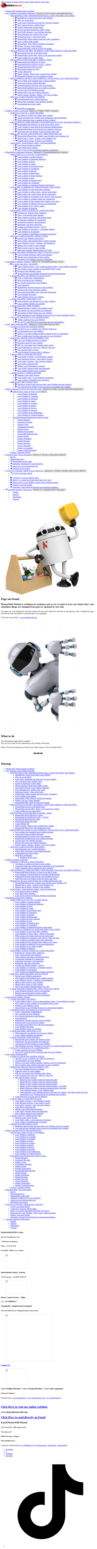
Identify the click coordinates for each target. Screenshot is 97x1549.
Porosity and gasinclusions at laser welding (31, 993)
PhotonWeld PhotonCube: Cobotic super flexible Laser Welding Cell (40, 883)
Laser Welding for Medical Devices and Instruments (34, 944)
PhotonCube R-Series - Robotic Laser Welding (32, 887)
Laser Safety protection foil (25, 1107)
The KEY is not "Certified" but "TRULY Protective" (35, 1059)
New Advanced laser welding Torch (28, 781)
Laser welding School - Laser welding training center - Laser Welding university (45, 1001)
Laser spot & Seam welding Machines (29, 834)
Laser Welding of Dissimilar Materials (29, 904)
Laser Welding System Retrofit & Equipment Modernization (37, 875)
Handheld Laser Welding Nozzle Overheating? (32, 995)
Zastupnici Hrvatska (22, 1160)
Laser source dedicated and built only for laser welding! (36, 779)
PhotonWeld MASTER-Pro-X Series (29, 815)
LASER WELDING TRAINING (23, 999)
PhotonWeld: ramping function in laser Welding (33, 1020)
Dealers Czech (20, 1162)
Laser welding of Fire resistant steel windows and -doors (36, 942)
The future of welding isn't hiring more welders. (33, 864)
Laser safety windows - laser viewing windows (32, 1105)
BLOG (13, 1192)
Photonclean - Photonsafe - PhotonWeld (52, 1445)
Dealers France (20, 1166)
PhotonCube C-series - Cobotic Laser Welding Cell (34, 885)
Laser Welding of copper (24, 908)
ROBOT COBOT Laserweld (17, 860)
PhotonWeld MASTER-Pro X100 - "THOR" (32, 817)
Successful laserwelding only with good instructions (34, 1025)
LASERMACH (27, 1445)
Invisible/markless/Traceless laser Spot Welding (32, 836)
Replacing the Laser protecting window (30, 1023)
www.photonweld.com (28, 617)
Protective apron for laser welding (27, 1071)
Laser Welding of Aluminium (26, 913)
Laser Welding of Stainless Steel (27, 923)
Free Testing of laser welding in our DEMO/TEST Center (36, 1004)
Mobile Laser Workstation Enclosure (28, 1109)
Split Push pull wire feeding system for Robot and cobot (36, 879)
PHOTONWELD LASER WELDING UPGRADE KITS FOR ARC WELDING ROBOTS (45, 870)
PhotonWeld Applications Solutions (19, 898)
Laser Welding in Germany (25, 1143)
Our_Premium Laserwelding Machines (20, 771)
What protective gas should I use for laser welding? (34, 1033)
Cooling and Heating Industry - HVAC (29, 965)
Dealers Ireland (20, 1173)
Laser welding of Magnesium (26, 917)
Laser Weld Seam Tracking (25, 894)
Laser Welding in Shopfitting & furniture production (34, 972)
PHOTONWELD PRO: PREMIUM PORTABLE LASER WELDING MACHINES (42, 773)
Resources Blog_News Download (18, 1190)
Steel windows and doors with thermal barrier (32, 957)
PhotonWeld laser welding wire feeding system (32, 1040)
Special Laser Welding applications (28, 976)
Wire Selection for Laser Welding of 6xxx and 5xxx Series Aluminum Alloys (43, 1046)
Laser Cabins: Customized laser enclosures (31, 1122)
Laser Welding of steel (23, 921)
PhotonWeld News (17, 1194)
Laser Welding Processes (24, 1027)
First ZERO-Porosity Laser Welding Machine (32, 788)
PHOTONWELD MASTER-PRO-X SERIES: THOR (31, 813)
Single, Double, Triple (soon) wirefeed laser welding (34, 826)
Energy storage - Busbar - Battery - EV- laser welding (35, 845)
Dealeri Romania (21, 1177)
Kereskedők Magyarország (25, 1171)
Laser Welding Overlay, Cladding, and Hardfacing (34, 980)
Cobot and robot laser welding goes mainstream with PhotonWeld (39, 866)
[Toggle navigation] (24, 7)
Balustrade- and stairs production (27, 963)
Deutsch (13, 1224)
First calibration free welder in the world (30, 790)
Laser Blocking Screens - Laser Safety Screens (32, 1103)
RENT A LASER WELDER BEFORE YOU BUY (29, 1211)
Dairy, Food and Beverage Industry (28, 955)
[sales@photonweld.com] (29, 1361)
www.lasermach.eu (19, 1398)
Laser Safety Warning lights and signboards (31, 1111)
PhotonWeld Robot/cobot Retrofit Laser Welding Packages (37, 877)
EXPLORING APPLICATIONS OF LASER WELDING (32, 951)
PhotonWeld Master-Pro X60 (26, 822)
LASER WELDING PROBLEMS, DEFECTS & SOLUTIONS (34, 989)
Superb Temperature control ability (28, 784)
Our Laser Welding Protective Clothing (29, 1069)
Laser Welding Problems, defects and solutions (32, 991)
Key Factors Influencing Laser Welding (30, 1016)
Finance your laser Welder (20, 1215)
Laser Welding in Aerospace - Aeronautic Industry (34, 968)
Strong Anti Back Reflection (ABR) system (31, 786)
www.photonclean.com (36, 1398)
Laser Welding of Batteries (25, 949)
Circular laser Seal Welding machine (28, 841)
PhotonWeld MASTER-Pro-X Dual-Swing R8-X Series (36, 872)
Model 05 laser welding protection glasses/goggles (38, 1080)
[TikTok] (51, 1546)
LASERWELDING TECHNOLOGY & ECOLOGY (30, 1010)
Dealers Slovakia (21, 1179)
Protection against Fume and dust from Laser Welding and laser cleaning (42, 1126)
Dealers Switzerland (22, 1183)
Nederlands (14, 1226)
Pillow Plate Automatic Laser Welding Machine (33, 851)
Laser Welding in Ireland (24, 1145)
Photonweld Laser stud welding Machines (30, 843)
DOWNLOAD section (19, 1202)
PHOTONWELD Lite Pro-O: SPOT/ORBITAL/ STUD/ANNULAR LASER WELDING (44, 830)
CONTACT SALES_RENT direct (23, 1209)
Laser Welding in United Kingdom (28, 1154)
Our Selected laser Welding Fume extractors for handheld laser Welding (41, 1128)
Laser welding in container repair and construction (34, 940)
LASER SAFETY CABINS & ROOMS (25, 1116)
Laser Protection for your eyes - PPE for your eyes (34, 1075)
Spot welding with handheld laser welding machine (34, 832)
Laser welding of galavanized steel (28, 910)
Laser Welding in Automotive (26, 970)
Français (13, 1228)
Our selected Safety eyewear (25, 1078)
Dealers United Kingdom (24, 1185)
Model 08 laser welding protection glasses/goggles (38, 1082)
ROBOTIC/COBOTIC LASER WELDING (27, 862)
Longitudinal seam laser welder (26, 853)
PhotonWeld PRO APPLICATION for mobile (32, 803)
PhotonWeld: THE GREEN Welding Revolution (33, 798)
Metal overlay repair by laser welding (29, 982)
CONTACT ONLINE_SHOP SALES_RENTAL (24, 1204)
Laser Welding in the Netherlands (27, 1152)
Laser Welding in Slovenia (25, 1149)
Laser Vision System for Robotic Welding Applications (35, 896)
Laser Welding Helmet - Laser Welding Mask (37, 1090)
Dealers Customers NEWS (20, 1188)
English (13, 1221)
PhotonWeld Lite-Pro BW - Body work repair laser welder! (37, 809)
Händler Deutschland (23, 1169)
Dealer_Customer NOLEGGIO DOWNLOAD (23, 1130)
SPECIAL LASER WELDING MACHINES (27, 847)
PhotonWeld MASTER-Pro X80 (27, 820)
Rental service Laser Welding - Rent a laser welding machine (33, 1213)
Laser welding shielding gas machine (29, 1035)
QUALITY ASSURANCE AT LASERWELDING (29, 1048)
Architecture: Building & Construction (29, 959)
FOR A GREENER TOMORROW (28, 1012)
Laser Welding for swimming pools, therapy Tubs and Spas (37, 938)
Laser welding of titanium (24, 915)
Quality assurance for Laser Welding (28, 1050)
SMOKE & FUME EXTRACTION (24, 1124)
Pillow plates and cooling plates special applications (34, 936)
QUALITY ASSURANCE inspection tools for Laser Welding (38, 1052)
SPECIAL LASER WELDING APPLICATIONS (29, 974)
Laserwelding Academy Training (18, 997)
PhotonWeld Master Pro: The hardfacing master (33, 828)
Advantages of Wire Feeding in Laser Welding (32, 1044)
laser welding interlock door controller (29, 1114)
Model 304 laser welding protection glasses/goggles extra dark (43, 1088)
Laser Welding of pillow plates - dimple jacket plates (34, 934)
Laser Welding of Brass (24, 906)
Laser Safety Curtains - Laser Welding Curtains (32, 1101)
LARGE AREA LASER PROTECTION (26, 1099)
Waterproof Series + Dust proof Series (29, 792)
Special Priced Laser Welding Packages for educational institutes (39, 1008)
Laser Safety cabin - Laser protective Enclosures (33, 1120)
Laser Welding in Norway (25, 1147)
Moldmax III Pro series (28, 858)
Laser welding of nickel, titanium (27, 919)
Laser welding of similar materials (27, 902)
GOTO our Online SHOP (20, 1207)
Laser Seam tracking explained (26, 891)
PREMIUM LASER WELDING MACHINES (33, 775)
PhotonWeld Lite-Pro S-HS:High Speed (30, 807)
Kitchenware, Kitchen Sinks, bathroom (29, 953)
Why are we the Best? (23, 777)
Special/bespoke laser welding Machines (30, 849)
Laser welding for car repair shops (28, 811)
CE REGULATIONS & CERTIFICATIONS (27, 1056)
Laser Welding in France (24, 1141)
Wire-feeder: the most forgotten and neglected (32, 1042)
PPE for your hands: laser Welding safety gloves (33, 1073)
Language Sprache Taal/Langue (17, 1219)
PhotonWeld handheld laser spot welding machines (34, 839)
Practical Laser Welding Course (27, 1006)
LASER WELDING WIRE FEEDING (25, 1037)
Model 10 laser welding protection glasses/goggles (38, 1084)
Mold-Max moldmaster (23, 855)
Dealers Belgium (21, 1158)
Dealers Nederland (22, 1175)
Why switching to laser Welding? (27, 1014)
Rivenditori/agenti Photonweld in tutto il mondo (28, 1156)
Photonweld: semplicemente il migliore (20, 769)
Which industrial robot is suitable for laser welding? (34, 868)
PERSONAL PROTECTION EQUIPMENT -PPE (29, 1067)
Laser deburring (21, 1018)
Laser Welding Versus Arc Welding (28, 1029)
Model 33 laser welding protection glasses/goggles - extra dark (43, 1086)
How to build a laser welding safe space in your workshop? (37, 1065)
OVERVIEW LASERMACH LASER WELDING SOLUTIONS (35, 930)
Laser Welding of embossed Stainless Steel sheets (33, 927)
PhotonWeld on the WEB (19, 1196)
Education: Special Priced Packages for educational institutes (33, 1217)
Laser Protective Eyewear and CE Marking (31, 1097)
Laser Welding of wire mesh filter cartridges (31, 932)
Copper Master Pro (22, 824)
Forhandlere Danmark (23, 1164)
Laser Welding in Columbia (25, 1137)
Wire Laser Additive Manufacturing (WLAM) (32, 987)
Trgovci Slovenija (21, 1181)
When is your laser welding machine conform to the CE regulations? (40, 1063)
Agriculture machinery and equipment (29, 961)
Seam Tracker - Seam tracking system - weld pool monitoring (33, 889)
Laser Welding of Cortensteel (26, 925)
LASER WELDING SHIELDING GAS (25, 1031)
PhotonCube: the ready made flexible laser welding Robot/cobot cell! (36, 881)
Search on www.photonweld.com (22, 1200)
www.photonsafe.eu (53, 1398)
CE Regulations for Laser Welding (28, 1061)
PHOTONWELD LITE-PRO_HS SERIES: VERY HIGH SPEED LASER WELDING (43, 805)
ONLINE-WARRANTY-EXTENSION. (25, 1198)
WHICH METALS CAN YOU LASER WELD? (29, 900)
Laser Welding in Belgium (25, 1135)
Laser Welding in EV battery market (28, 946)
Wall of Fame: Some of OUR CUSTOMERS (27, 1133)
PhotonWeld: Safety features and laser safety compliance (36, 794)
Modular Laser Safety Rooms (26, 1118)
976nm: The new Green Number (27, 800)
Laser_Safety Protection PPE (16, 1054)
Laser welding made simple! (25, 796)
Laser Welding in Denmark (25, 1139)
